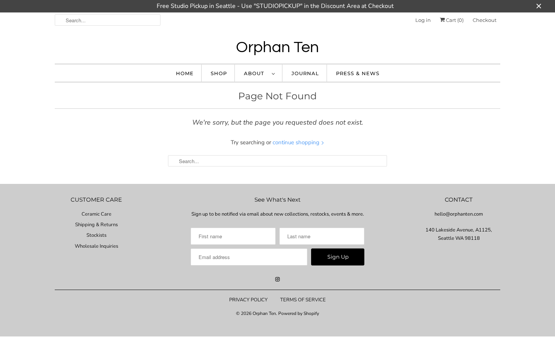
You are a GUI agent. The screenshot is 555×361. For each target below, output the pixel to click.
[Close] (418, 113)
